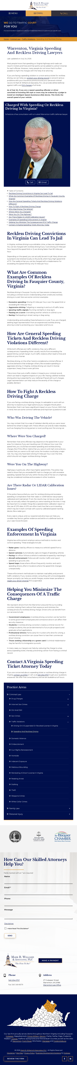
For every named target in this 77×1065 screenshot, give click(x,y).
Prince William (33, 1036)
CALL (65, 13)
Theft (13, 790)
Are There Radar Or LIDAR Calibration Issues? (27, 217)
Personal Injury (16, 814)
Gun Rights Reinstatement (22, 750)
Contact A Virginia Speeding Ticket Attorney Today (29, 225)
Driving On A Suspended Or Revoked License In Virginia (35, 726)
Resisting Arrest (17, 779)
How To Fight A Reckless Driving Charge (25, 206)
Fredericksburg (60, 1041)
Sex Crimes (15, 716)
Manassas (46, 1041)
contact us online (21, 675)
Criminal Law (15, 694)
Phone (7, 899)
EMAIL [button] (39, 13)
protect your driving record (38, 78)
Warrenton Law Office (52, 985)
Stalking (14, 784)
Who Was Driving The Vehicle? (21, 209)
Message (8, 910)
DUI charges (27, 85)
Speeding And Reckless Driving (25, 732)
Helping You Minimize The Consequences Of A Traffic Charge (33, 222)
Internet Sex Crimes (19, 704)
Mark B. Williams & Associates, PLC (33, 1050)
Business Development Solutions (48, 1053)
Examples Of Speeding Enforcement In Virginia (28, 220)
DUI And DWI (16, 710)
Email (7, 887)
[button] (13, 12)
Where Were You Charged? (20, 212)
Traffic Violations (17, 722)
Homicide (15, 756)
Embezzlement (17, 744)
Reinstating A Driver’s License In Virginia (27, 773)
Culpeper (10, 1036)
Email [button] (44, 182)
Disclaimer (9, 924)
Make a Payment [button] (50, 961)
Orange (14, 1039)
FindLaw (67, 1053)
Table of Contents (16, 191)
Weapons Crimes (18, 796)
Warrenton (17, 1041)
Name (7, 876)
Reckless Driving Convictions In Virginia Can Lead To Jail (31, 193)
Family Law (14, 808)
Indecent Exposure (19, 761)
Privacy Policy (29, 1053)
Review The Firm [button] (15, 1059)
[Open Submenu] (69, 694)
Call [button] (31, 182)
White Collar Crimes (19, 802)
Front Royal (27, 1041)
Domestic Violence (18, 738)
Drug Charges (17, 699)
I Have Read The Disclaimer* (18, 928)
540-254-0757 (43, 675)
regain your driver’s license (18, 581)
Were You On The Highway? (20, 214)
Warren (43, 1036)
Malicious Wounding (19, 767)
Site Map (19, 1053)
